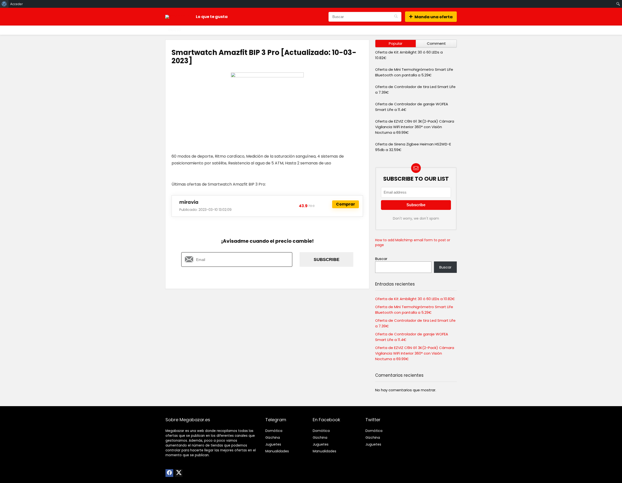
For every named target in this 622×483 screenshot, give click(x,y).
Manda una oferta (434, 17)
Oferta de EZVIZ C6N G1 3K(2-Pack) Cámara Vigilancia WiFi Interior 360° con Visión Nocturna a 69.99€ (414, 127)
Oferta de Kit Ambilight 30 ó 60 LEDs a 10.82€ (415, 298)
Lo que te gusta (212, 16)
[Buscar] (395, 17)
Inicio (174, 30)
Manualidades (277, 451)
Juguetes (273, 444)
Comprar (345, 204)
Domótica (273, 430)
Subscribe (326, 259)
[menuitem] (4, 4)
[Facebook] (169, 473)
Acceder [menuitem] (16, 4)
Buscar (381, 258)
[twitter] (178, 473)
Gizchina (272, 437)
